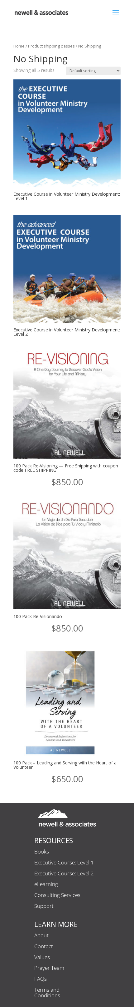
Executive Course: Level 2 (64, 874)
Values (42, 957)
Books (41, 852)
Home (19, 46)
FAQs (40, 979)
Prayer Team (49, 968)
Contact (43, 947)
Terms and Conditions (47, 993)
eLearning (46, 884)
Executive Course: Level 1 (64, 863)
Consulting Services (57, 895)
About (41, 936)
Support (44, 906)
